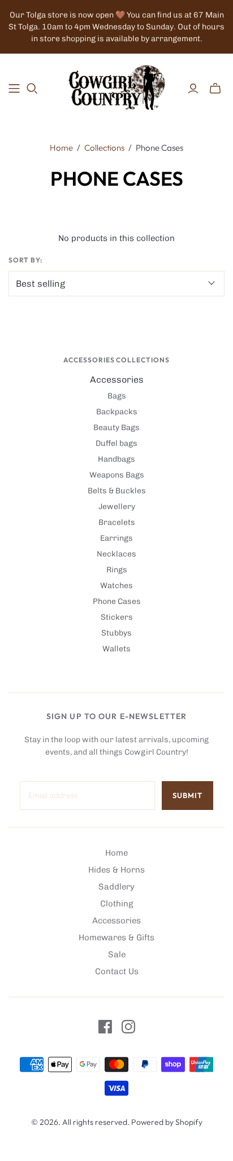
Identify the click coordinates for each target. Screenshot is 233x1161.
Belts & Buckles (117, 491)
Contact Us (117, 971)
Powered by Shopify (166, 1122)
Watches (116, 585)
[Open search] (32, 88)
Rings (116, 570)
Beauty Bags (116, 427)
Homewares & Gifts (116, 937)
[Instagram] (128, 1026)
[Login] (193, 88)
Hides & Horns (116, 870)
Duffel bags (116, 443)
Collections (104, 147)
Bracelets (116, 522)
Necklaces (116, 554)
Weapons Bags (116, 475)
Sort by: (25, 260)
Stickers (117, 617)
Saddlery (116, 887)
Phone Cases (117, 601)
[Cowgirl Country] (116, 86)
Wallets (116, 649)
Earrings (116, 538)
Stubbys (116, 633)
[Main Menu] (14, 88)
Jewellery (116, 506)
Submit (187, 795)
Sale (117, 954)
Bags (116, 396)
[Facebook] (105, 1026)
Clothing (116, 904)
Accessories (117, 379)
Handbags (116, 459)
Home (61, 147)
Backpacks (116, 412)
